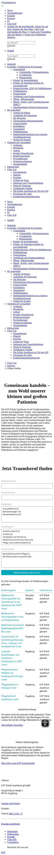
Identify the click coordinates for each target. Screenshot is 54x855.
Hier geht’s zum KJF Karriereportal (18, 763)
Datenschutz (13, 834)
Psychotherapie (20, 158)
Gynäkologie (25, 75)
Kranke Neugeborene (23, 153)
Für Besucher (19, 118)
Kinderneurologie (21, 156)
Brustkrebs (18, 148)
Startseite (11, 64)
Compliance (13, 842)
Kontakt (11, 15)
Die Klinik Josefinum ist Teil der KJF (31, 191)
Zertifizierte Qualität (22, 188)
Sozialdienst (19, 126)
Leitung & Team (21, 180)
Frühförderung (20, 91)
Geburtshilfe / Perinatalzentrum (34, 72)
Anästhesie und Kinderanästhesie (29, 96)
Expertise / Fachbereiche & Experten (24, 66)
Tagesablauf (19, 129)
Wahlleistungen (20, 131)
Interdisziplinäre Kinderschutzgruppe (30, 107)
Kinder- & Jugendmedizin (25, 80)
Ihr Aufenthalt (13, 110)
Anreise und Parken (10, 803)
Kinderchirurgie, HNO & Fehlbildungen (32, 88)
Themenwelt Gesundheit (18, 142)
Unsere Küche (20, 123)
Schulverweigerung (22, 161)
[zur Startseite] (8, 2)
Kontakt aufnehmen (10, 824)
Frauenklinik (19, 69)
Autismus (17, 145)
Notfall (10, 50)
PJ (8, 21)
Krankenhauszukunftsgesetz (26, 196)
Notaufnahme (19, 94)
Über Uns (11, 169)
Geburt (16, 150)
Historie (17, 175)
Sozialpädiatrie (20, 164)
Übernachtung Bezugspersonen (28, 121)
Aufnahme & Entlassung (25, 115)
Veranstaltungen (14, 13)
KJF (3, 852)
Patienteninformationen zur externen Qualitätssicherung (30, 135)
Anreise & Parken (21, 112)
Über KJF (12, 24)
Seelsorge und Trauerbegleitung (28, 183)
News (10, 10)
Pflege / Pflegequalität (23, 99)
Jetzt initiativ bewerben (12, 725)
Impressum (12, 831)
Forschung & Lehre (22, 194)
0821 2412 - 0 (15, 813)
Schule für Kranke (22, 139)
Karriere (11, 18)
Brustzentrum (25, 77)
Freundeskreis (19, 172)
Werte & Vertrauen (22, 185)
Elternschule (13, 167)
